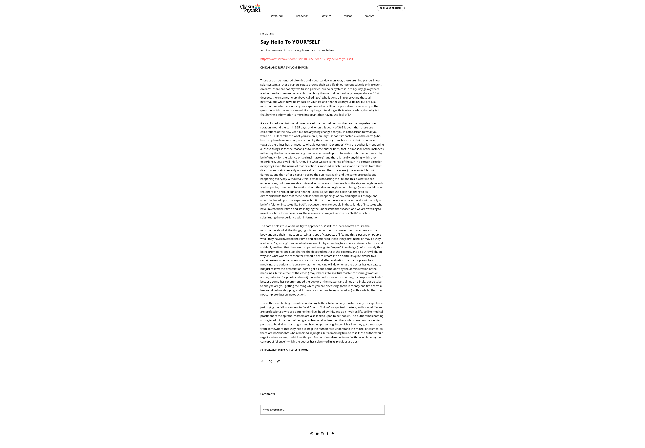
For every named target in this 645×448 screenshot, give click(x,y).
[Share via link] (278, 361)
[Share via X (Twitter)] (270, 361)
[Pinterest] (332, 433)
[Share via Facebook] (262, 361)
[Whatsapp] (312, 433)
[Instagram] (322, 433)
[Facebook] (327, 433)
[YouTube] (317, 433)
